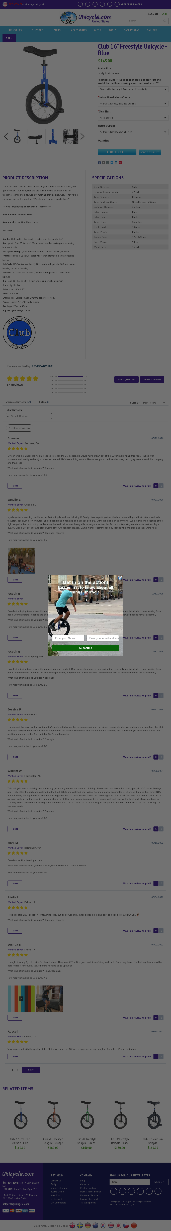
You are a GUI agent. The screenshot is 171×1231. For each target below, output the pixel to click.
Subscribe (85, 648)
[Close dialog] (120, 577)
